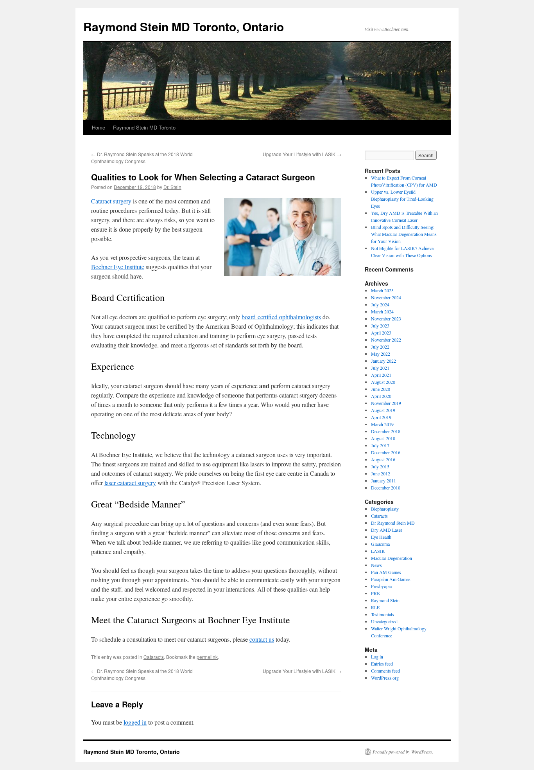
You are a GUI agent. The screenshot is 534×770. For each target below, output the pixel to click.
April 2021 (381, 375)
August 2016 (383, 459)
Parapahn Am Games (390, 579)
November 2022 (386, 339)
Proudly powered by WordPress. (403, 751)
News (376, 565)
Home (98, 127)
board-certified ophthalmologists (281, 317)
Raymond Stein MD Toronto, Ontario (183, 26)
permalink (207, 656)
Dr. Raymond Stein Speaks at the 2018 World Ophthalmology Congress (142, 157)
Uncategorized (384, 621)
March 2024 (382, 311)
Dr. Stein (172, 187)
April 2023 (381, 332)
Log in (377, 656)
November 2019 (386, 403)
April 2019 (381, 417)
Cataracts (153, 656)
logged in (135, 722)
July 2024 (380, 304)
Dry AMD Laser (386, 530)
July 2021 (380, 368)
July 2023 (380, 325)
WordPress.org (385, 678)
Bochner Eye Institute (117, 267)
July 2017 (380, 445)
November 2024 (386, 297)
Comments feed (385, 670)
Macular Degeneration (391, 558)
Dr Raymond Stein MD (393, 523)
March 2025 (382, 290)
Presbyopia (381, 586)
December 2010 (385, 487)
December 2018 (385, 431)
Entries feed (382, 663)
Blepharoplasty (385, 509)
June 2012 (380, 473)
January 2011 (383, 480)
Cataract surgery (111, 201)
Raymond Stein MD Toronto (144, 127)
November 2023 (386, 318)
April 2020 (381, 396)
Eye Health (381, 537)
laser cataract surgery (130, 483)
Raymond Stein (385, 600)
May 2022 (380, 354)
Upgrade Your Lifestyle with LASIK (302, 154)
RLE (375, 607)
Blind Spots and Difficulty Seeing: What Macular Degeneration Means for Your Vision (404, 234)
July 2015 (380, 466)
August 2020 (383, 382)
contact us (261, 639)
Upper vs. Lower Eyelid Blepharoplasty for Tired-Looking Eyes (402, 199)
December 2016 (385, 452)
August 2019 (383, 410)
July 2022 (380, 347)
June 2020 (380, 389)
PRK (375, 593)
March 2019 (382, 424)
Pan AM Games (386, 572)
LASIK (378, 551)
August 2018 (383, 438)
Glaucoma (380, 544)
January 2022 (383, 361)
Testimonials (382, 614)
